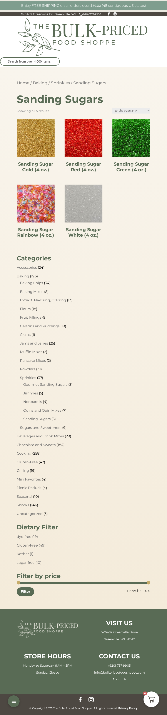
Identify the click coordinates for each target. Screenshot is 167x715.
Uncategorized (30, 514)
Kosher (25, 554)
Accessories (27, 267)
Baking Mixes (31, 292)
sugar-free (29, 562)
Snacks (23, 505)
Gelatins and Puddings (40, 326)
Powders (27, 369)
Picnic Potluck (29, 488)
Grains (25, 335)
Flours (25, 309)
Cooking (24, 453)
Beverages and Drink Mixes (40, 436)
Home (23, 82)
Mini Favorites (29, 479)
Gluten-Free (27, 462)
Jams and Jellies (34, 343)
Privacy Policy (127, 708)
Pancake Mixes (33, 360)
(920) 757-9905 (119, 665)
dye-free (27, 537)
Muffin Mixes (31, 352)
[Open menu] (14, 701)
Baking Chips (31, 283)
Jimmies (30, 393)
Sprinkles (60, 82)
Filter (25, 591)
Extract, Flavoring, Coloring (43, 300)
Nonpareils (32, 402)
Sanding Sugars (37, 419)
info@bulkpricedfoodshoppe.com (119, 672)
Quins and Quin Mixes (42, 410)
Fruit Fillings (30, 317)
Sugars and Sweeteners (40, 428)
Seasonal (24, 496)
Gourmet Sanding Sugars (45, 384)
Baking (40, 82)
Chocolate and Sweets (36, 445)
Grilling (23, 471)
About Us (119, 679)
